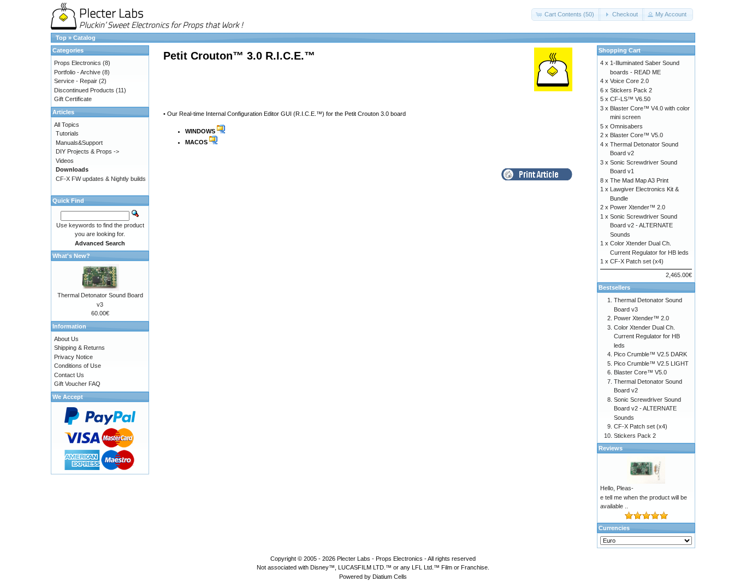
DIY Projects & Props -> (87, 151)
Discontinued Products (84, 90)
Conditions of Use (77, 365)
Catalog (84, 37)
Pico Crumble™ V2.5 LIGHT (651, 363)
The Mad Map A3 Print (639, 180)
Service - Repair (75, 81)
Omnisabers (626, 126)
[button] (566, 14)
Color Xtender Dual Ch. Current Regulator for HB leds (647, 336)
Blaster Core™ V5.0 (636, 135)
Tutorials (67, 133)
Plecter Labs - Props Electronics (380, 558)
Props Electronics (77, 63)
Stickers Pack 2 (631, 90)
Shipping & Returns (79, 347)
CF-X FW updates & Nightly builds (101, 178)
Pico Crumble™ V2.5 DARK (650, 354)
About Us (66, 339)
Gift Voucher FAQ (77, 383)
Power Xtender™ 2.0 (637, 207)
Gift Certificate (73, 99)
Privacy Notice (73, 357)
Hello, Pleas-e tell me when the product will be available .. (643, 497)
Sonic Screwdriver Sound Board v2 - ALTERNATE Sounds (643, 225)
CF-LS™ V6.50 (630, 99)
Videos (65, 160)
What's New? (71, 256)
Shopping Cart (620, 50)
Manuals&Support (79, 142)
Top (61, 37)
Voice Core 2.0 (629, 81)
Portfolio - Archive (77, 72)
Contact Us (69, 375)
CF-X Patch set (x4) (637, 261)
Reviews (611, 448)
